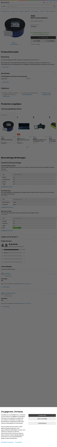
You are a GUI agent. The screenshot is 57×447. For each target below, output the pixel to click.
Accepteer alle (42, 415)
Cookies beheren (42, 423)
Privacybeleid (18, 442)
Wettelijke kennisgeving (7, 442)
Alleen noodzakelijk (42, 418)
